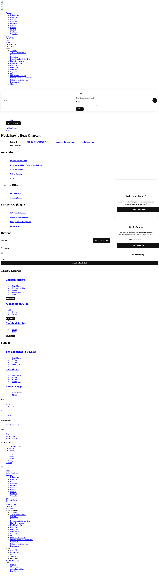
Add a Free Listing (12, 438)
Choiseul (13, 21)
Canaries (13, 17)
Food (7, 40)
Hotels (8, 42)
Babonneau (14, 15)
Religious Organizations (19, 80)
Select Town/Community (85, 98)
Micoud (13, 30)
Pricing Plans (10, 450)
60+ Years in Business (18, 213)
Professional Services (18, 76)
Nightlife (13, 72)
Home (8, 471)
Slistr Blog (9, 416)
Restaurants (14, 82)
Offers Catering (16, 174)
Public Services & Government (21, 78)
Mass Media (14, 69)
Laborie (13, 28)
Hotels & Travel (11, 504)
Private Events (15, 226)
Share (8, 130)
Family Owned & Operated (20, 222)
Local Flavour (15, 67)
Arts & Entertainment (18, 53)
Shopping (13, 84)
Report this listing (137, 255)
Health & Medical (16, 63)
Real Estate (10, 46)
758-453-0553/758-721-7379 (37, 142)
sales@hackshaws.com (65, 142)
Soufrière (13, 32)
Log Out (13, 571)
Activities (13, 51)
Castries (13, 19)
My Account (10, 436)
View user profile (135, 239)
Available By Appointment (20, 217)
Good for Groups (16, 169)
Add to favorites (12, 128)
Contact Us (10, 406)
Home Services (15, 65)
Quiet (12, 178)
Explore (8, 434)
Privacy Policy (11, 448)
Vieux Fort (14, 34)
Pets (11, 74)
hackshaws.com (87, 142)
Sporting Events (16, 198)
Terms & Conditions (13, 446)
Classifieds (10, 38)
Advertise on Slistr (12, 425)
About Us (9, 404)
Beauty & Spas (15, 55)
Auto (7, 36)
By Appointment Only (18, 161)
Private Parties (16, 193)
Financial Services (17, 61)
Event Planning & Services (20, 59)
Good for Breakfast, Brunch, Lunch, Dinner (26, 165)
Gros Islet (13, 26)
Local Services (11, 44)
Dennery (13, 23)
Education (14, 57)
